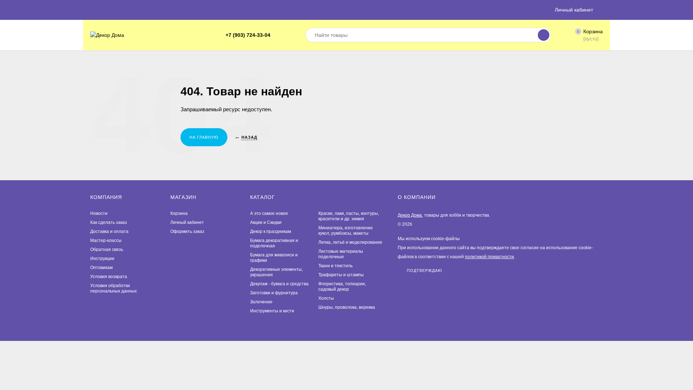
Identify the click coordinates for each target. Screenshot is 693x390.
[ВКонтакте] (286, 35)
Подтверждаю (424, 270)
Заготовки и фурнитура (274, 292)
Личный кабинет (187, 222)
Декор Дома (410, 215)
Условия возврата (108, 276)
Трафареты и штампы (341, 274)
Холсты (326, 298)
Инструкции (102, 258)
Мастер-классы (106, 240)
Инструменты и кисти (272, 310)
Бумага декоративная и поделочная (274, 243)
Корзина (179, 213)
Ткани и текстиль (335, 265)
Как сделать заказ (108, 222)
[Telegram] (278, 35)
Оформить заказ (187, 231)
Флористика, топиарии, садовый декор (342, 286)
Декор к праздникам (270, 231)
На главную (203, 137)
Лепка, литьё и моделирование (350, 242)
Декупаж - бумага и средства (279, 283)
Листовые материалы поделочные (340, 254)
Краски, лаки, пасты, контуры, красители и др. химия (348, 216)
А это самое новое (269, 213)
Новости (99, 213)
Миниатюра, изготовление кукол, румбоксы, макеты (345, 230)
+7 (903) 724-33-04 (248, 35)
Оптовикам (101, 267)
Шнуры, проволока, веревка (346, 307)
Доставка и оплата (109, 231)
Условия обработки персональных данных (113, 288)
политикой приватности (489, 256)
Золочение (261, 301)
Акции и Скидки (266, 222)
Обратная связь (106, 249)
